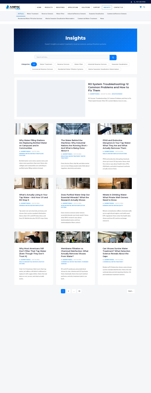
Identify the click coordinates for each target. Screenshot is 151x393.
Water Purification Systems (117, 153)
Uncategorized (117, 94)
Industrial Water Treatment (71, 156)
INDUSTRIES (60, 7)
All (34, 64)
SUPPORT (96, 7)
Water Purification (36, 205)
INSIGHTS (107, 7)
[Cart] (141, 7)
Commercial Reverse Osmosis (117, 13)
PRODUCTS (49, 7)
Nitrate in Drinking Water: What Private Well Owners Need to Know (115, 197)
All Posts (21, 13)
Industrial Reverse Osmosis (77, 13)
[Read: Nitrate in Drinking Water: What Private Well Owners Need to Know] (115, 183)
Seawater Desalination (96, 13)
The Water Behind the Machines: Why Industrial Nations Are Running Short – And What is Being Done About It (74, 145)
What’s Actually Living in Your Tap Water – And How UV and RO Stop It (33, 197)
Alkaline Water (66, 205)
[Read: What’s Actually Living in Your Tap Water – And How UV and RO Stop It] (31, 183)
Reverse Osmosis (47, 13)
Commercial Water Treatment (87, 18)
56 (79, 291)
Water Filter (60, 13)
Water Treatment (32, 13)
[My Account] (131, 2)
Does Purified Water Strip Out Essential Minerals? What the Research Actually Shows (75, 197)
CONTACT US (118, 7)
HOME (39, 7)
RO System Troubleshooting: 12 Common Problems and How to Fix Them (108, 87)
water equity (118, 205)
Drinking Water (24, 153)
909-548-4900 (140, 2)
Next (130, 291)
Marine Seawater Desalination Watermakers (60, 18)
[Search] (144, 7)
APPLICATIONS (73, 7)
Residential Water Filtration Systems (30, 18)
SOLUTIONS (86, 7)
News (102, 18)
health (105, 153)
